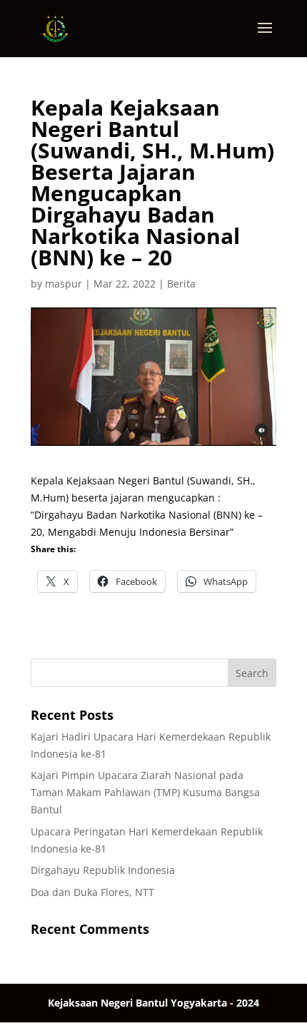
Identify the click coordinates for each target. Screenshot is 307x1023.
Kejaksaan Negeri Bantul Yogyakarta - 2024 (153, 1002)
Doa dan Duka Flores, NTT (92, 892)
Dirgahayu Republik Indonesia (103, 870)
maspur (63, 283)
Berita (181, 283)
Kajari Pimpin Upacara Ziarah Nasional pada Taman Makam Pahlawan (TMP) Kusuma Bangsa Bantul (145, 792)
